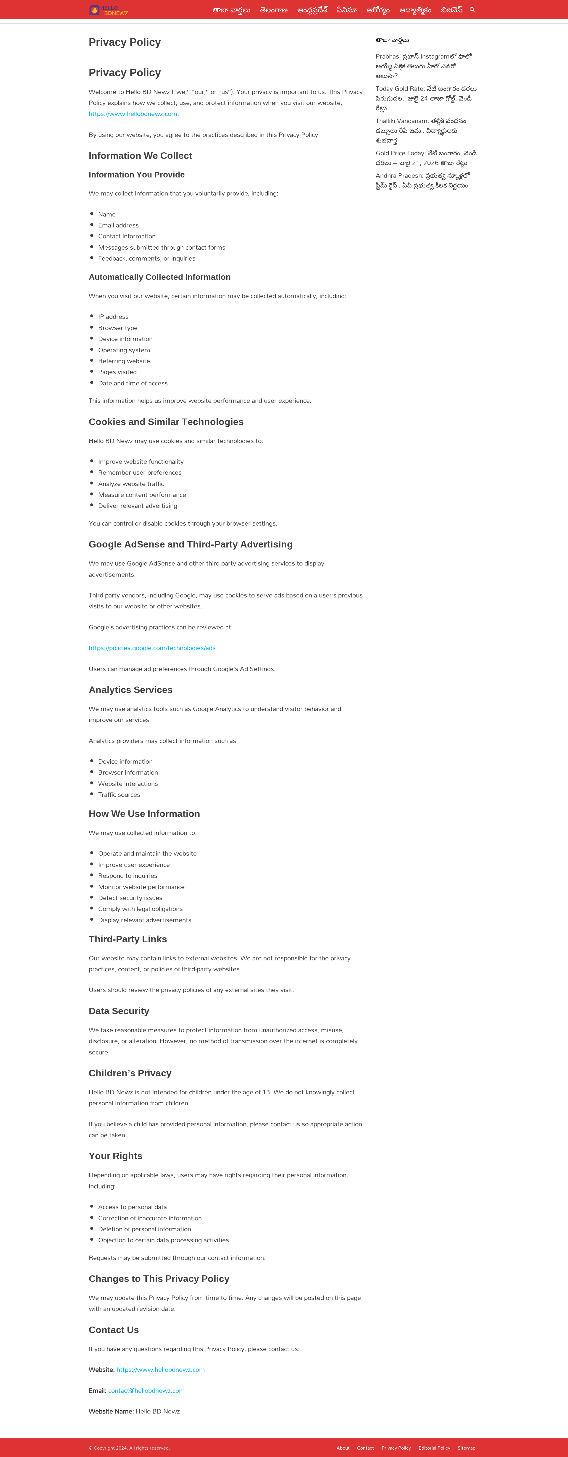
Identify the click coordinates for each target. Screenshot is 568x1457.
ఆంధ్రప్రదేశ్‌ (312, 10)
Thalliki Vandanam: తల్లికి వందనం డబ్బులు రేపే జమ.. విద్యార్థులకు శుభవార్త (421, 130)
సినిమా (347, 10)
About (343, 1447)
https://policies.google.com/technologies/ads (152, 647)
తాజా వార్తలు (232, 10)
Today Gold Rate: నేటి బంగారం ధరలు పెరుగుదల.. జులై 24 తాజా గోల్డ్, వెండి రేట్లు (426, 98)
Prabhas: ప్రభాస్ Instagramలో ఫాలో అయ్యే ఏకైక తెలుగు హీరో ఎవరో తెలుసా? (424, 66)
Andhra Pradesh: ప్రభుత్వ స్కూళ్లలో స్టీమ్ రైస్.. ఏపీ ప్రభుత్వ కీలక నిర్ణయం (423, 180)
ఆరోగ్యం (378, 10)
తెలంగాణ (274, 10)
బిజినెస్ (452, 10)
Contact (365, 1447)
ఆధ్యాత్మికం (415, 10)
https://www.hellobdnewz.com (133, 113)
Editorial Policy (434, 1447)
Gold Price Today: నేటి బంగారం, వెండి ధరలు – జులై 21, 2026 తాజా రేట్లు (426, 157)
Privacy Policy (396, 1447)
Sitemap (466, 1447)
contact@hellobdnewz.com (146, 1390)
